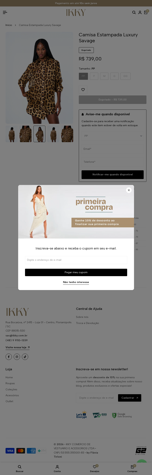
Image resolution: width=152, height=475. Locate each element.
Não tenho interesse (76, 282)
